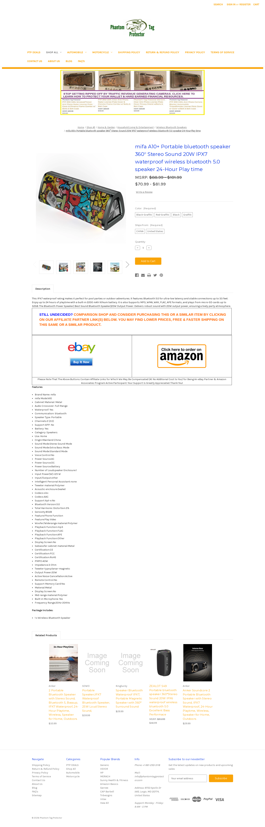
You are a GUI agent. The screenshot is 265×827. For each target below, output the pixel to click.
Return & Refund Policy (162, 52)
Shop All (52, 52)
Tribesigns (106, 795)
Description (42, 288)
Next (127, 264)
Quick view (164, 662)
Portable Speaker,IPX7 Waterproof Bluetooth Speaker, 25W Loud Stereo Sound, (96, 700)
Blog (69, 61)
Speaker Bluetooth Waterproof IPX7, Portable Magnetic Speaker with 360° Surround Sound (129, 698)
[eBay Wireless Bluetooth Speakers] (82, 356)
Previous (34, 264)
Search (218, 4)
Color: (145, 208)
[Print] (149, 275)
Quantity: (140, 241)
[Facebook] (137, 275)
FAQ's (81, 61)
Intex (103, 799)
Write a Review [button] (144, 192)
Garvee (104, 787)
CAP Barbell (107, 791)
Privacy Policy (195, 52)
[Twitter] (155, 275)
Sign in (231, 4)
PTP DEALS (33, 52)
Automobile (75, 52)
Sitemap (37, 795)
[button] (132, 92)
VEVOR (104, 768)
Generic (104, 765)
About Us (54, 61)
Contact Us (34, 61)
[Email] (143, 275)
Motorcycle (100, 52)
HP (101, 772)
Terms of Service (222, 52)
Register (245, 4)
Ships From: (149, 225)
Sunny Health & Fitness (114, 780)
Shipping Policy (129, 52)
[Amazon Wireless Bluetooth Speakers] (182, 356)
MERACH (105, 776)
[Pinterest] (161, 275)
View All (104, 802)
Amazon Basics (109, 784)
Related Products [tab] (46, 635)
